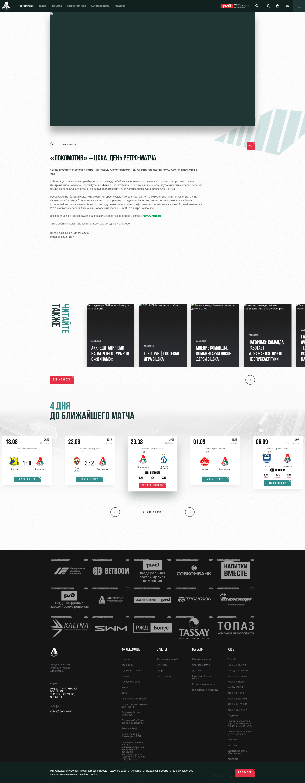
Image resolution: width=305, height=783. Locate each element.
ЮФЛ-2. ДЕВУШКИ (237, 704)
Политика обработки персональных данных (133, 721)
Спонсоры (233, 739)
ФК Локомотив (27, 6)
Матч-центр (27, 479)
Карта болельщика (100, 6)
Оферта (161, 670)
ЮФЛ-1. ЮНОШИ (236, 681)
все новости (62, 379)
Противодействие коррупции (131, 713)
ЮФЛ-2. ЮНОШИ (236, 687)
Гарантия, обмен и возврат (201, 677)
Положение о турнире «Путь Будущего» (239, 732)
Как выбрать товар (202, 659)
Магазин (197, 650)
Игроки (125, 676)
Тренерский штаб (131, 681)
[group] (110, 335)
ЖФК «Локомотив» (237, 665)
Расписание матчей (167, 659)
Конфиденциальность (203, 684)
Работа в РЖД (129, 728)
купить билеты (153, 485)
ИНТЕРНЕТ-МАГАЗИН (76, 6)
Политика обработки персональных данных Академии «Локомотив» (240, 723)
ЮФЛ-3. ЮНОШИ (236, 693)
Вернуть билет (165, 676)
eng (287, 6)
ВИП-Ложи (162, 665)
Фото (124, 693)
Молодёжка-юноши (238, 670)
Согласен (245, 772)
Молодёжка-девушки (239, 676)
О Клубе (232, 659)
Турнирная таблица (132, 670)
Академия (120, 6)
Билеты (42, 6)
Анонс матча (152, 512)
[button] (91, 379)
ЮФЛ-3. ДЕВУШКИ (237, 710)
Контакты (233, 759)
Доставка (197, 670)
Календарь (127, 665)
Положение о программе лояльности (135, 705)
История (232, 745)
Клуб (231, 650)
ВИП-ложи (57, 6)
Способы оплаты (201, 665)
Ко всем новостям (67, 144)
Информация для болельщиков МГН (131, 735)
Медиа (125, 687)
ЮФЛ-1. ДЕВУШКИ (237, 698)
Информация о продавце (205, 690)
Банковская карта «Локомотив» (237, 752)
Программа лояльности (134, 698)
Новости (126, 659)
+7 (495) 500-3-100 (61, 711)
